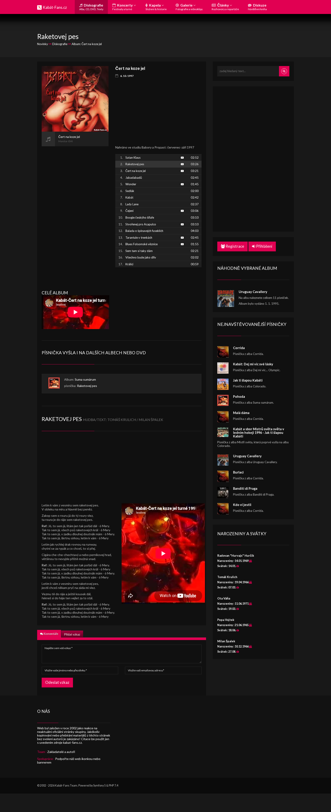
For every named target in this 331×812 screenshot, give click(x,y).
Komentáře (50, 634)
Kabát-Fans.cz (55, 7)
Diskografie (91, 7)
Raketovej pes (87, 386)
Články (225, 7)
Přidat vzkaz (72, 634)
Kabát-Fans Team (66, 785)
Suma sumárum (85, 379)
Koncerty (123, 7)
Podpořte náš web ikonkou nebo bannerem (68, 760)
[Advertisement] (75, 213)
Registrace (234, 246)
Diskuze (257, 7)
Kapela (156, 7)
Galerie (189, 7)
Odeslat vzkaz (57, 682)
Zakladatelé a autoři (61, 752)
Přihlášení (263, 246)
